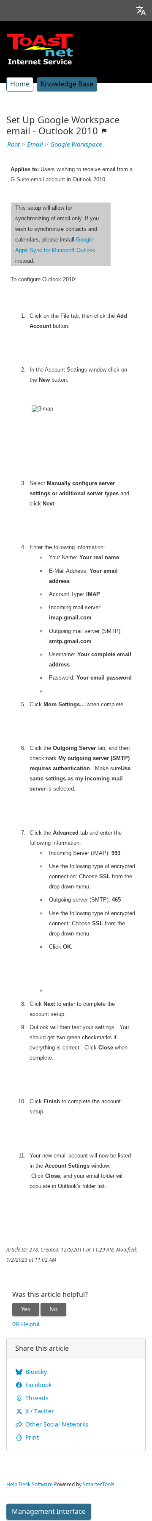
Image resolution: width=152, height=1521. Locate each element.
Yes (25, 1309)
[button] (141, 10)
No (53, 1309)
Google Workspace (76, 144)
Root (13, 144)
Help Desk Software (29, 1485)
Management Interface (49, 1511)
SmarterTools (98, 1485)
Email (35, 144)
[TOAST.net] (39, 48)
